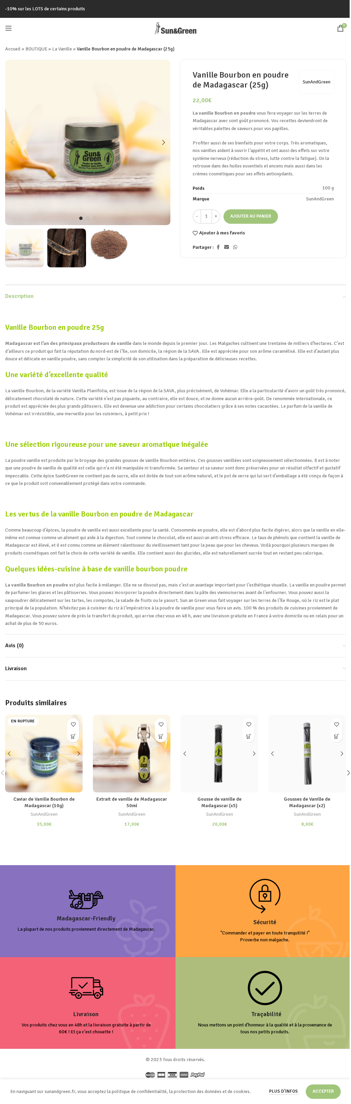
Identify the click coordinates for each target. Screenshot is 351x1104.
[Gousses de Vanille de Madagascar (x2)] (307, 753)
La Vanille (62, 49)
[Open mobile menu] (8, 28)
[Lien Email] (226, 247)
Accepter (323, 1091)
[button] (12, 142)
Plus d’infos (284, 1091)
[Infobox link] (86, 911)
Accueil (13, 49)
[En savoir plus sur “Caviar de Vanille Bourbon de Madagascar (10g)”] (73, 736)
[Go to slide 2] (87, 218)
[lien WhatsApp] (235, 247)
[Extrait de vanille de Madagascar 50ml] (131, 753)
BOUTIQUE (36, 49)
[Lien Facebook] (218, 247)
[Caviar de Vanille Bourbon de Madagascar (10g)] (44, 753)
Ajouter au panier (250, 216)
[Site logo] (175, 28)
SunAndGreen (316, 82)
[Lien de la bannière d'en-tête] (175, 9)
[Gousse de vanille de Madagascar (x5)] (219, 753)
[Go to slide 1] (81, 218)
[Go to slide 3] (94, 218)
